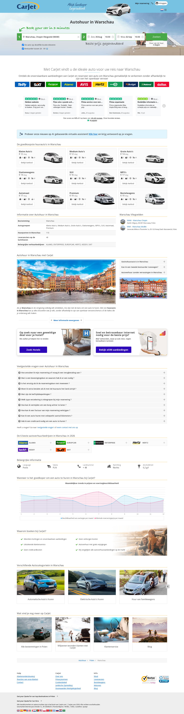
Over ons (59, 676)
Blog (96, 688)
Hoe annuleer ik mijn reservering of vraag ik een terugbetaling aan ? (51, 372)
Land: (25, 35)
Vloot (96, 676)
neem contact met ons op (67, 427)
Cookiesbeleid (61, 682)
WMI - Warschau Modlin (152, 227)
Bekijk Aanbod (27, 162)
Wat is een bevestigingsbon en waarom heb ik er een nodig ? (47, 378)
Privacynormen (61, 679)
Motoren (97, 685)
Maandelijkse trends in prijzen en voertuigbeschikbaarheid (92, 483)
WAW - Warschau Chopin (141, 221)
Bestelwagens (99, 682)
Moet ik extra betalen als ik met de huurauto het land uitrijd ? (48, 389)
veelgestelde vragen (45, 427)
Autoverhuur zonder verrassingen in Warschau (141, 272)
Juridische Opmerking (63, 685)
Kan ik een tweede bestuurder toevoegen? (139, 267)
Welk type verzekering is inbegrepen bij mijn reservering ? (46, 399)
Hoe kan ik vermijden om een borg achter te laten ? (43, 405)
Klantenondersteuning (26, 676)
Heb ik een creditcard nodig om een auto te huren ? (43, 421)
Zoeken (156, 36)
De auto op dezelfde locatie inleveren (40, 45)
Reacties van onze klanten (27, 679)
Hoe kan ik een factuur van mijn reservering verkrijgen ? (45, 410)
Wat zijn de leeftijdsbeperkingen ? (36, 394)
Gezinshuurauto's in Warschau (134, 261)
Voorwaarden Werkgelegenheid (68, 688)
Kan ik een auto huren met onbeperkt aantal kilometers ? (46, 416)
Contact (20, 682)
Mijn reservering (142, 3)
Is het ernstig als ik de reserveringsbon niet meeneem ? (45, 383)
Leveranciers (99, 679)
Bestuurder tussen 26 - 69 (34, 48)
